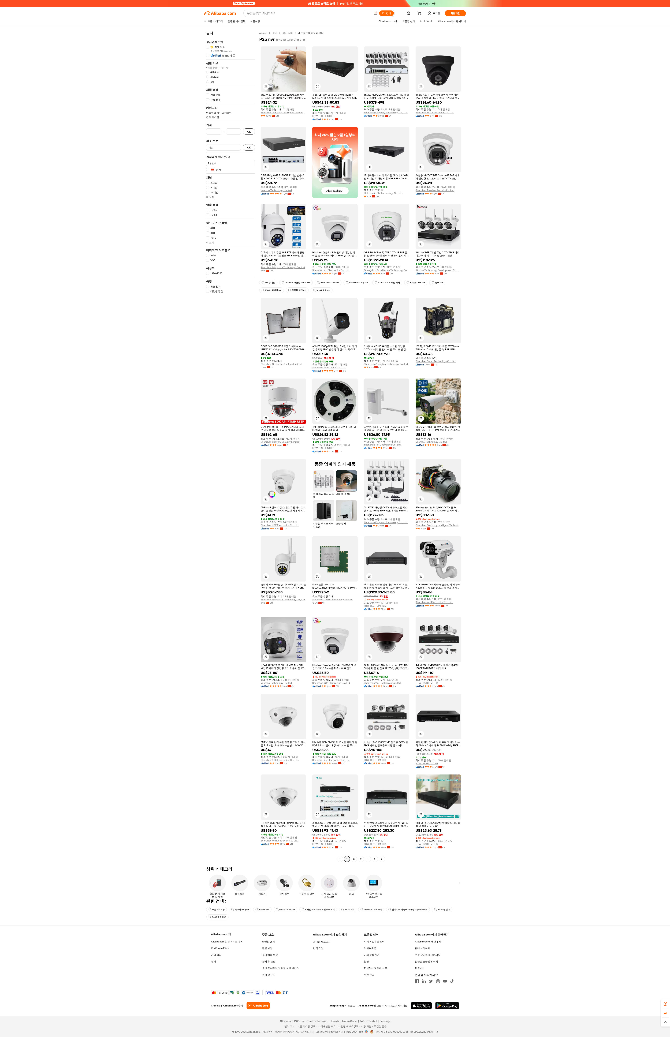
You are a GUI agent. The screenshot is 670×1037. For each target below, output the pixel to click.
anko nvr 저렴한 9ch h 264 (297, 282)
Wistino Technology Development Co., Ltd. (438, 270)
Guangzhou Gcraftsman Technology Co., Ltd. (386, 270)
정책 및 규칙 (268, 974)
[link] (665, 1003)
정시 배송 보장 (270, 954)
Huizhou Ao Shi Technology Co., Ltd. (383, 193)
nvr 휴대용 (270, 282)
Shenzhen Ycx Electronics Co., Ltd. (330, 270)
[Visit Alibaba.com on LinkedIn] (424, 981)
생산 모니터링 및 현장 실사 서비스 (280, 968)
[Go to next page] (382, 859)
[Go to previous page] (340, 859)
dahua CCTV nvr (287, 909)
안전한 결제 (268, 941)
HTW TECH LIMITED (323, 116)
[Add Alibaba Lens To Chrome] (258, 1005)
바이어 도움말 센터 (374, 941)
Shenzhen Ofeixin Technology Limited (281, 364)
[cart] (420, 13)
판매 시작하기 (422, 948)
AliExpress (285, 1021)
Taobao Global (349, 1021)
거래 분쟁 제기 (372, 954)
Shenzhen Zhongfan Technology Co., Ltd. (386, 364)
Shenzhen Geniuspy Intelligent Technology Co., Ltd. (283, 112)
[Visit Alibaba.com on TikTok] (452, 981)
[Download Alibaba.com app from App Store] (421, 1005)
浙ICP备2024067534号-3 (424, 1031)
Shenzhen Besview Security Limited (435, 190)
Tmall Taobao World (317, 1021)
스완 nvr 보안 (218, 909)
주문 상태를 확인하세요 (427, 954)
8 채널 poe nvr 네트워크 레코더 (320, 909)
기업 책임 (216, 954)
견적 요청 (318, 948)
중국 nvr (439, 282)
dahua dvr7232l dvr (330, 282)
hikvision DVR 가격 (373, 909)
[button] (376, 13)
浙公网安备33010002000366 (392, 1031)
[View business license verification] (366, 1032)
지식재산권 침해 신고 (375, 968)
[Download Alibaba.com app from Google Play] (447, 1005)
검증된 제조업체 (322, 941)
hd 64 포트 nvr (323, 290)
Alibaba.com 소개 (221, 934)
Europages (386, 1021)
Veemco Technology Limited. (276, 190)
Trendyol (372, 1021)
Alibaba (263, 33)
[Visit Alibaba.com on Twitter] (431, 981)
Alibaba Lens (230, 1005)
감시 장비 (287, 33)
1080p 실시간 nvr (273, 290)
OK (249, 131)
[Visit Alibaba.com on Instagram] (438, 981)
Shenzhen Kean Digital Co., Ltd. (329, 367)
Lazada (335, 1021)
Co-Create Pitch (220, 948)
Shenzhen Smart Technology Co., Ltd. (436, 361)
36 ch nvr (349, 909)
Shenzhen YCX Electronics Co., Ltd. (435, 112)
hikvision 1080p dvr (358, 282)
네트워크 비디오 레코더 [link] (310, 33)
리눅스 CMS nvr (417, 282)
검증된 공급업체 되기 (426, 961)
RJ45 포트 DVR (219, 917)
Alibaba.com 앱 (367, 1005)
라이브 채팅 (370, 948)
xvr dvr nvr (264, 909)
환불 (366, 961)
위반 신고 (369, 974)
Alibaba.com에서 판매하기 (429, 941)
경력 (213, 961)
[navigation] (230, 446)
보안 (274, 33)
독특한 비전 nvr (299, 290)
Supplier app (337, 1005)
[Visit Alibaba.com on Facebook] (417, 981)
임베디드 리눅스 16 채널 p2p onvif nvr (409, 909)
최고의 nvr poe (242, 909)
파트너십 (420, 968)
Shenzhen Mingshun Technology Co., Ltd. (283, 267)
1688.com (299, 1021)
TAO (362, 1021)
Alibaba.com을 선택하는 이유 (227, 941)
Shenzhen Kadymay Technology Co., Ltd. (386, 112)
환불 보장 (267, 948)
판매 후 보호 (268, 961)
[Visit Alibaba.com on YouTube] (445, 981)
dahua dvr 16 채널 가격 (389, 282)
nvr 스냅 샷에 (444, 909)
